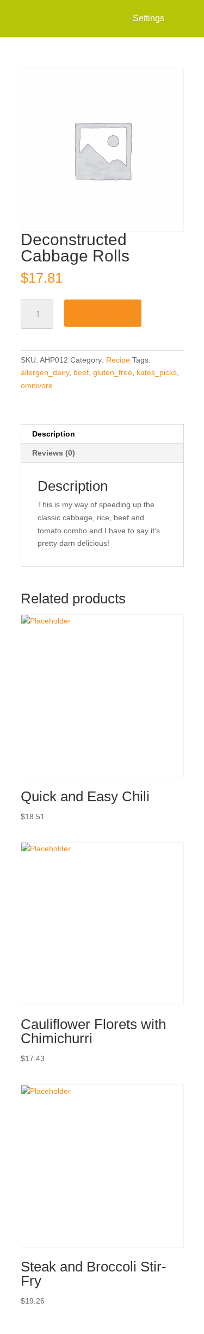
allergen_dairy (45, 372)
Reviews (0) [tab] (53, 452)
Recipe (118, 360)
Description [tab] (53, 433)
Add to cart (102, 313)
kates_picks (157, 372)
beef (81, 372)
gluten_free (112, 372)
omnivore (37, 385)
